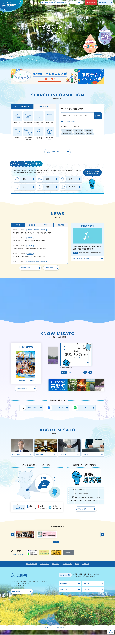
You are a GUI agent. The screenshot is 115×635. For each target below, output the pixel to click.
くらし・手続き (67, 130)
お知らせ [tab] (32, 225)
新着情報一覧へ (25, 267)
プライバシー (55, 564)
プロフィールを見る (82, 509)
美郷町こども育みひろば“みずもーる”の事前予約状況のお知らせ (32, 233)
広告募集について (16, 554)
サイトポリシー (44, 564)
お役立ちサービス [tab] (22, 106)
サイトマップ (85, 564)
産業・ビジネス (79, 133)
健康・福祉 (88, 130)
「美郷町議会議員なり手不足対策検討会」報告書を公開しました (31, 248)
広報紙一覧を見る (21, 388)
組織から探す (56, 151)
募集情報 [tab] (61, 225)
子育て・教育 (78, 130)
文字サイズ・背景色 (48, 2)
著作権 (77, 564)
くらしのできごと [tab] (45, 106)
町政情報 (89, 133)
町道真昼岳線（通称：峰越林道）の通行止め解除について (29, 256)
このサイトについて (31, 564)
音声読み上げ (63, 2)
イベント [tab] (46, 225)
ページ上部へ (110, 632)
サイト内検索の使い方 (69, 121)
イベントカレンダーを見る (83, 258)
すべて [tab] (17, 225)
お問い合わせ (16, 591)
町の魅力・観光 (67, 133)
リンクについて (67, 564)
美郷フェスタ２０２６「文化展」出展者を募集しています (29, 240)
